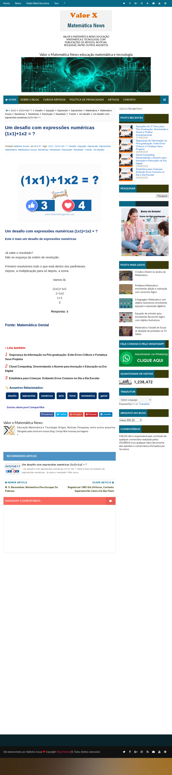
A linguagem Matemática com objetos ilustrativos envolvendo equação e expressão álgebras (151, 303)
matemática (88, 395)
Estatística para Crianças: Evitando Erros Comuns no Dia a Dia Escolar (54, 378)
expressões (28, 395)
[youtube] (159, 3)
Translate (144, 404)
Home (6, 3)
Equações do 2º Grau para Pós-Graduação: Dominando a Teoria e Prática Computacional (152, 130)
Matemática (91, 110)
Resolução (47, 114)
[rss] (147, 3)
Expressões (76, 110)
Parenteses (33, 114)
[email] (153, 3)
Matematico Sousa (27, 149)
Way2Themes (64, 752)
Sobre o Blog (29, 100)
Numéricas (20, 114)
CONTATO (129, 100)
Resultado (61, 114)
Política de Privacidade (87, 100)
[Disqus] (59, 595)
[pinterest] (165, 3)
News (18, 3)
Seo (56, 3)
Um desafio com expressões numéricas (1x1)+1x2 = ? (54, 464)
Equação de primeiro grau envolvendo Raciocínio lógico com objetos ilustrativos (150, 317)
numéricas (47, 395)
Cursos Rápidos (54, 100)
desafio (12, 395)
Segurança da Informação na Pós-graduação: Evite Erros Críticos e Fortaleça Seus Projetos (151, 144)
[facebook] (130, 3)
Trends (72, 114)
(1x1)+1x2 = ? (25, 110)
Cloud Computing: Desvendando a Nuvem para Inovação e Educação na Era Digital (151, 159)
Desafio (39, 110)
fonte (72, 395)
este (61, 395)
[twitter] (124, 3)
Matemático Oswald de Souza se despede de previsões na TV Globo (150, 331)
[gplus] (135, 3)
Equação (50, 110)
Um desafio (84, 114)
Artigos (113, 100)
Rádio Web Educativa (38, 3)
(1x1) (13, 110)
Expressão (63, 110)
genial (103, 395)
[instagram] (141, 3)
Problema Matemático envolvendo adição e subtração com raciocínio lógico (151, 289)
